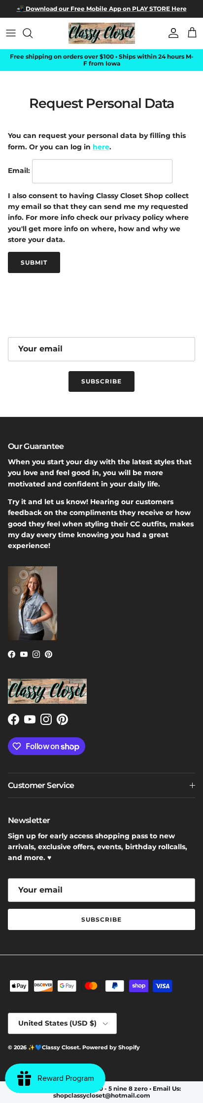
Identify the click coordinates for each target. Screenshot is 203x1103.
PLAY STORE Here (159, 8)
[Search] (32, 33)
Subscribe (101, 381)
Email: (19, 170)
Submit (34, 262)
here (101, 146)
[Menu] (11, 33)
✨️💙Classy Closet (53, 1047)
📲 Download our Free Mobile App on (74, 8)
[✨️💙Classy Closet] (101, 33)
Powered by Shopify (111, 1047)
